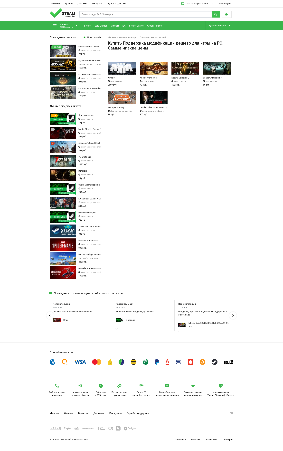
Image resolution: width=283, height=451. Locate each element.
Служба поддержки (116, 3)
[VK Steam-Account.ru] (231, 413)
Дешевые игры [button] (217, 25)
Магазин (54, 413)
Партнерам (227, 439)
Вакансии (195, 439)
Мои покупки (225, 3)
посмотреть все (112, 293)
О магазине (180, 439)
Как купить (97, 3)
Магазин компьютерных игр (122, 37)
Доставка (82, 3)
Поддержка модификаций (153, 37)
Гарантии (68, 3)
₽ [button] (213, 3)
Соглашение (211, 439)
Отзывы (55, 3)
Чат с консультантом (197, 3)
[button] (65, 26)
